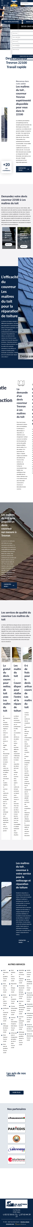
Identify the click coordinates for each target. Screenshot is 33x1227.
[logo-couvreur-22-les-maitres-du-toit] (17, 1204)
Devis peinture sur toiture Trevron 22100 (5, 1000)
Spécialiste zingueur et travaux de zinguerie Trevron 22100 (21, 977)
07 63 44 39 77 (5, 5)
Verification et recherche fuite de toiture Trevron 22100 (6, 1015)
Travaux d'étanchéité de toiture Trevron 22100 (14, 1010)
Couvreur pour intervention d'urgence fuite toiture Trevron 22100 (14, 1024)
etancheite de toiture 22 (8, 236)
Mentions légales (25, 1222)
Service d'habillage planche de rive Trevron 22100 (29, 985)
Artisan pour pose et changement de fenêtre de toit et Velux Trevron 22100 (14, 1040)
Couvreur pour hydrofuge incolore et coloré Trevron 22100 (21, 1023)
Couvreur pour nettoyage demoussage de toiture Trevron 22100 (22, 1007)
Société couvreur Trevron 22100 (29, 973)
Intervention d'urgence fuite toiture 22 (24, 237)
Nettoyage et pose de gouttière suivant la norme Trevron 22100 (21, 1038)
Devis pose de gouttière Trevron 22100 (5, 1048)
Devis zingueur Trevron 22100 (5, 1038)
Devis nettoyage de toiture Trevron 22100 (5, 1028)
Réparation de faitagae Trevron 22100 (14, 988)
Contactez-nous (10, 1224)
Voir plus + (8, 244)
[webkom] (20, 1224)
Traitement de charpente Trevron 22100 (14, 999)
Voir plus (17, 1092)
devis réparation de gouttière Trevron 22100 (5, 975)
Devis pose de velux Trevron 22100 (5, 988)
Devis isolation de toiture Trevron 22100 (13, 975)
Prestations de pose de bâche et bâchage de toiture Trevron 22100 (21, 992)
